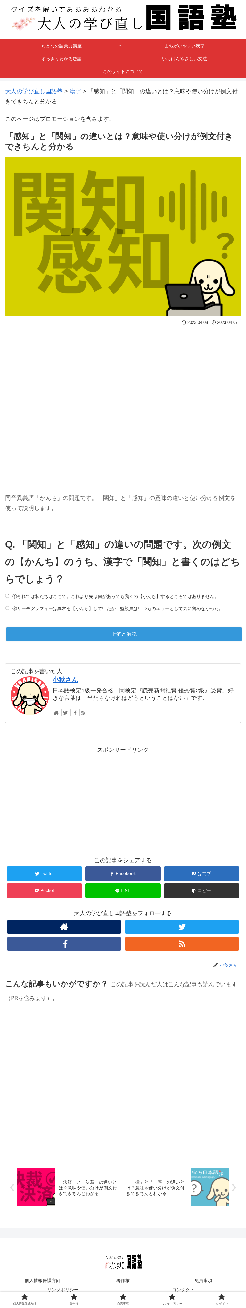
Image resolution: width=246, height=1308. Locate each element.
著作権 (123, 1280)
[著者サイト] (56, 712)
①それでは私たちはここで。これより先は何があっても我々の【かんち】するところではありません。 (115, 596)
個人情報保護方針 (43, 1280)
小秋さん (65, 679)
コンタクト (183, 1289)
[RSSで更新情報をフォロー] (83, 712)
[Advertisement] (123, 403)
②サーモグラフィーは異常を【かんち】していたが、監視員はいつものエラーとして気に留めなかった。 (117, 608)
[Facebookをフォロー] (74, 712)
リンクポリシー (62, 1289)
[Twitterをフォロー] (65, 712)
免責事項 (203, 1280)
